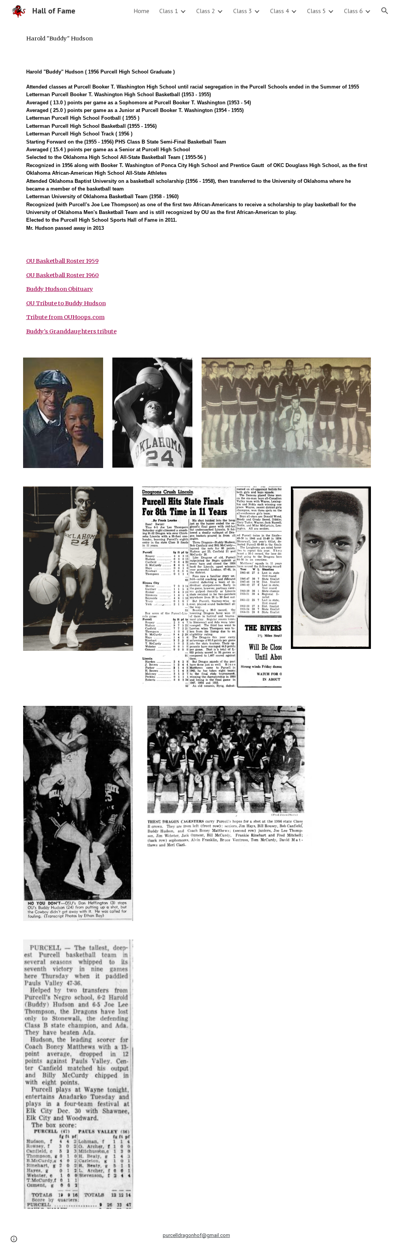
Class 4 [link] (279, 11)
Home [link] (141, 11)
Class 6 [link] (353, 11)
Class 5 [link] (316, 11)
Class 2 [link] (205, 11)
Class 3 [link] (242, 11)
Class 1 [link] (168, 11)
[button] (385, 11)
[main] (197, 38)
